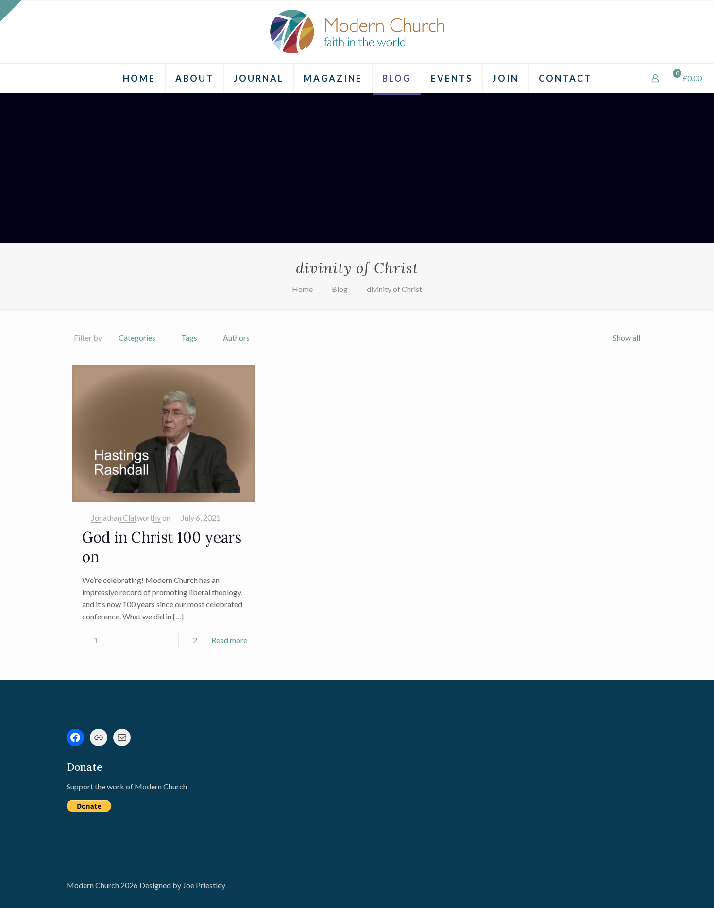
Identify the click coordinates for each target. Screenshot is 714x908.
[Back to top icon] (667, 888)
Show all (626, 337)
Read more (229, 640)
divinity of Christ (394, 288)
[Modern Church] (357, 31)
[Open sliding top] (11, 11)
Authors (236, 337)
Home (302, 288)
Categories (137, 337)
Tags (189, 337)
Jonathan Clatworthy (126, 517)
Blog (340, 288)
